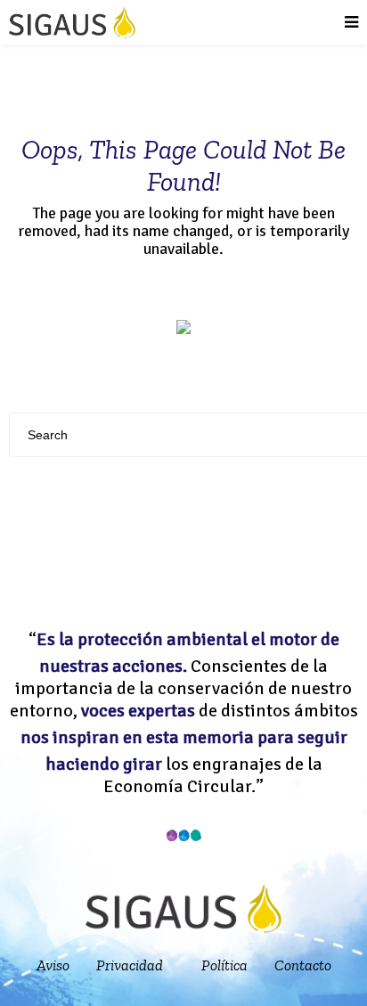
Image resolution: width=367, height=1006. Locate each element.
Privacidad (129, 965)
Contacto (302, 965)
